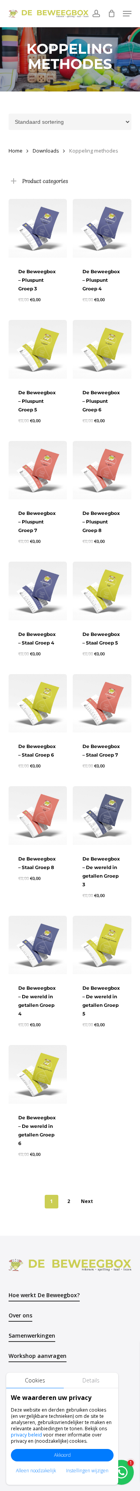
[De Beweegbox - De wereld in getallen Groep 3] (102, 815)
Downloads (46, 150)
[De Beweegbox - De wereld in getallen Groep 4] (38, 945)
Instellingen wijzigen (87, 1470)
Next (87, 1201)
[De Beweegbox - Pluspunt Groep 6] (102, 349)
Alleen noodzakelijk (36, 1470)
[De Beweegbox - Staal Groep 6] (38, 703)
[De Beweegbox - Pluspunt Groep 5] (38, 349)
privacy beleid (26, 1434)
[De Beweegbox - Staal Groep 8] (38, 815)
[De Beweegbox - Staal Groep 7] (102, 703)
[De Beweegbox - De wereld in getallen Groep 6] (38, 1074)
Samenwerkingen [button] (32, 1335)
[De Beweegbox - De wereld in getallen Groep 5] (102, 945)
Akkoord (62, 1455)
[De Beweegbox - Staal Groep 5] (102, 591)
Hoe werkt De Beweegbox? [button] (44, 1295)
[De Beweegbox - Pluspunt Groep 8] (102, 470)
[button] (127, 14)
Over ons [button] (20, 1315)
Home (16, 150)
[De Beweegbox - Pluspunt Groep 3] (38, 228)
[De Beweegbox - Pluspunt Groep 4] (102, 228)
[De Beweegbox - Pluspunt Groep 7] (38, 470)
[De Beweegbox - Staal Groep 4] (38, 591)
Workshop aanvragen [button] (37, 1355)
